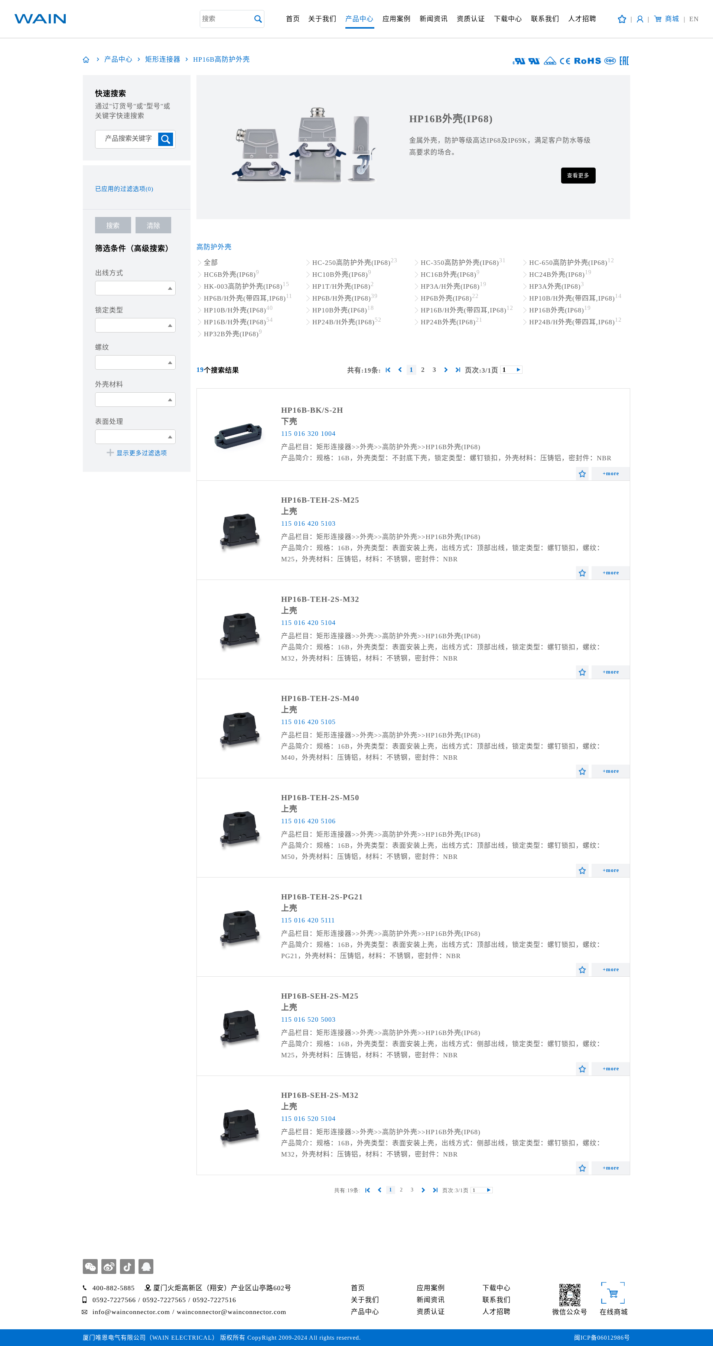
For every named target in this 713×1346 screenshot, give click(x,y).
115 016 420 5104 (308, 622)
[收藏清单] (622, 19)
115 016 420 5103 (308, 523)
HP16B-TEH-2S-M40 (320, 698)
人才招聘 (582, 19)
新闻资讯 (434, 19)
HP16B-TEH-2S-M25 (320, 500)
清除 (153, 226)
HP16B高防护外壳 (221, 59)
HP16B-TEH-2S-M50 (320, 797)
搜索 (113, 226)
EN (691, 19)
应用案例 (396, 19)
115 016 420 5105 (308, 722)
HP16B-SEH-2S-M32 (320, 1095)
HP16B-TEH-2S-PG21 (322, 896)
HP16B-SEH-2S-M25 (320, 996)
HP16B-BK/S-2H (312, 410)
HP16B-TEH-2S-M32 (320, 599)
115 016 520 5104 (308, 1118)
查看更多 (578, 175)
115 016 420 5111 (308, 920)
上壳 (289, 511)
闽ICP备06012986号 (602, 1337)
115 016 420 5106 (308, 821)
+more (611, 473)
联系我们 (545, 19)
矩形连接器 (162, 59)
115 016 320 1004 (308, 433)
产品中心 (359, 19)
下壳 (289, 421)
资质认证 (471, 19)
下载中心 (508, 19)
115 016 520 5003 (308, 1019)
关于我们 (322, 19)
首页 (293, 19)
